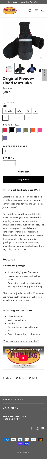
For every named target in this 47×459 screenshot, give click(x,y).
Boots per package (15, 146)
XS (28, 110)
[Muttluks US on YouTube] (43, 428)
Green (26, 130)
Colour (11, 125)
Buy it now (23, 179)
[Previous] (4, 68)
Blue (19, 130)
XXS (19, 110)
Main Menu (11, 407)
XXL (28, 117)
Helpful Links (13, 399)
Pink (40, 130)
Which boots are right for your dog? (21, 340)
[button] (8, 102)
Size (5, 106)
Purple (5, 138)
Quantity (8, 158)
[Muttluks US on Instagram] (37, 428)
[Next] (42, 68)
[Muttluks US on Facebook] (31, 428)
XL (20, 117)
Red (5, 130)
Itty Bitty (8, 110)
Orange (33, 130)
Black (12, 130)
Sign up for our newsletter (15, 417)
